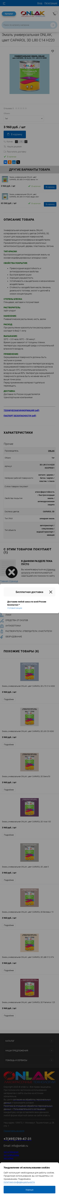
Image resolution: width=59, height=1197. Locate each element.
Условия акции (14, 608)
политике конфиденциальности (19, 1182)
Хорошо (29, 1190)
